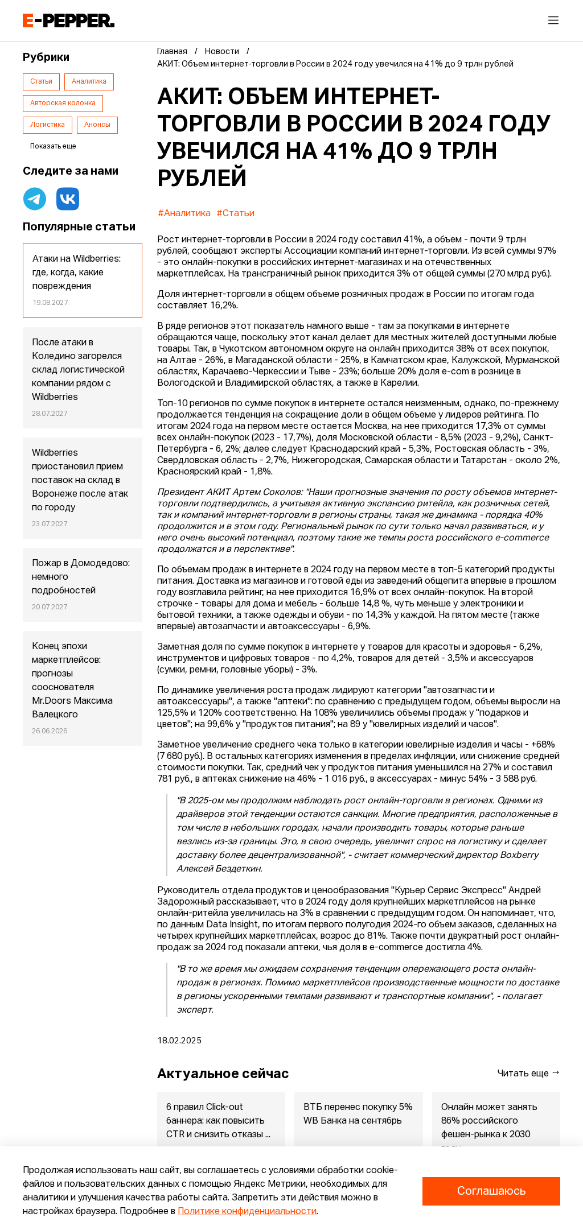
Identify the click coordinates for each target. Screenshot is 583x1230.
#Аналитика (184, 213)
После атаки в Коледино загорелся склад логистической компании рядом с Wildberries (78, 370)
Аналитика (89, 82)
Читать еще (524, 1074)
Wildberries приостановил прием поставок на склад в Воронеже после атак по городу (80, 481)
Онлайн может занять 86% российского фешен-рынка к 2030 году (489, 1128)
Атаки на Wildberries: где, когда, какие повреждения (76, 273)
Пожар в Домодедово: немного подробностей (81, 577)
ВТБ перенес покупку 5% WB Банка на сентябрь (358, 1114)
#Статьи (235, 213)
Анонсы (97, 125)
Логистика (47, 125)
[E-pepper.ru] (68, 20)
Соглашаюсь (491, 1191)
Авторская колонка (63, 103)
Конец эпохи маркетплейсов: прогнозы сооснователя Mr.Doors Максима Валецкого (72, 681)
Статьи (41, 82)
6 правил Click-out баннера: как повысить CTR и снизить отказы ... (218, 1121)
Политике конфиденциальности (247, 1211)
